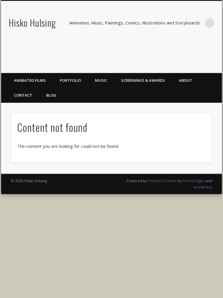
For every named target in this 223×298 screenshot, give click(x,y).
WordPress (202, 187)
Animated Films (30, 80)
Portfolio (70, 80)
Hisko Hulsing (32, 22)
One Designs (194, 180)
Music (101, 80)
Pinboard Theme (162, 180)
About (185, 80)
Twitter (203, 66)
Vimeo (215, 66)
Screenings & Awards (143, 80)
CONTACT (23, 95)
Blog (51, 95)
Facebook (191, 66)
